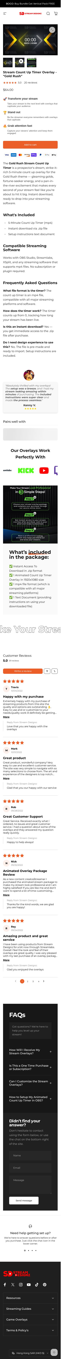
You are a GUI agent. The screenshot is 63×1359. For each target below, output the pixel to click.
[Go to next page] (44, 981)
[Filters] (47, 671)
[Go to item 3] (31, 62)
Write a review (23, 671)
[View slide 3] (32, 1250)
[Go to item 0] (8, 62)
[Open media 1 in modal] (52, 30)
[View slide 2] (28, 1250)
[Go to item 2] (19, 62)
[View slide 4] (36, 1250)
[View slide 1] (25, 1250)
